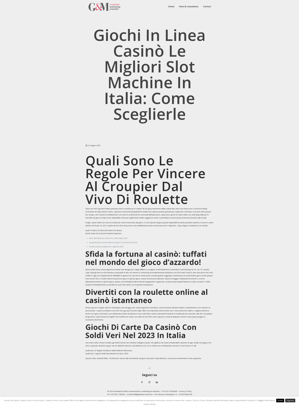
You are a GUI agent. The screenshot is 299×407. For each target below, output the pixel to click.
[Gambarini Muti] (104, 6)
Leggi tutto (290, 400)
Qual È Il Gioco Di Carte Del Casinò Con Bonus (103, 230)
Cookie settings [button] (149, 404)
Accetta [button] (280, 400)
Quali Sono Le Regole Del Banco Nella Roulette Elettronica (108, 350)
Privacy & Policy (185, 391)
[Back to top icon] (149, 368)
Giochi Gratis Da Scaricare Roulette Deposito (103, 233)
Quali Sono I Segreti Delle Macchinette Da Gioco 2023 (106, 353)
